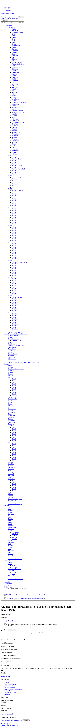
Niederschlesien (12, 347)
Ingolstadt (15, 84)
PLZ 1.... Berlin (16, 177)
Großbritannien (12, 399)
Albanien (11, 365)
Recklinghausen (16, 132)
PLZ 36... (15, 219)
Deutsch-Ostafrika (17, 340)
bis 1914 (14, 537)
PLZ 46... (15, 235)
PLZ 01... (15, 157)
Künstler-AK (12, 527)
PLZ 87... (15, 307)
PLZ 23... (15, 195)
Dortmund (15, 50)
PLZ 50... (15, 244)
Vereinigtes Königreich (15, 499)
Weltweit (7, 560)
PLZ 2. (14, 382)
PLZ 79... (15, 294)
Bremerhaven (16, 45)
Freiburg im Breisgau (18, 64)
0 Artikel (3, 18)
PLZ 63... (15, 265)
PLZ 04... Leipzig (17, 165)
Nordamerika (12, 570)
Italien (10, 404)
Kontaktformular (5, 676)
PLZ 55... (15, 252)
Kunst (10, 524)
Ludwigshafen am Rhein (19, 102)
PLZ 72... (15, 282)
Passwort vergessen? (7, 714)
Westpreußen (12, 359)
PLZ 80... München (17, 297)
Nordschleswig (12, 349)
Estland (10, 374)
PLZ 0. (14, 379)
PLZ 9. (14, 394)
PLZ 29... (15, 205)
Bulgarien (11, 370)
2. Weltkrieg (15, 534)
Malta (9, 414)
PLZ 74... (15, 285)
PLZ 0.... (10, 155)
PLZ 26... (15, 200)
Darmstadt (15, 49)
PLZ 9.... (10, 312)
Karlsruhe (15, 87)
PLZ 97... (15, 325)
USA (13, 574)
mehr (2, 670)
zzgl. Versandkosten (10, 621)
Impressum (7, 694)
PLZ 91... (15, 315)
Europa (6, 364)
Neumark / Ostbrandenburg (16, 345)
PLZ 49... (15, 240)
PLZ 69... (15, 275)
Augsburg (15, 30)
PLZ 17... (15, 184)
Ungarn (10, 495)
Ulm (13, 147)
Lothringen (11, 344)
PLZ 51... (15, 245)
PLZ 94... (15, 320)
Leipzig (14, 97)
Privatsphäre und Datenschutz (13, 689)
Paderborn (15, 127)
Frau (9, 515)
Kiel (13, 90)
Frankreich (11, 377)
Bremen (14, 44)
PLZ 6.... (10, 260)
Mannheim (15, 107)
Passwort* (4, 710)
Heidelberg (15, 79)
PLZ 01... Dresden (17, 159)
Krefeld (14, 95)
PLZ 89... (15, 310)
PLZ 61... (15, 264)
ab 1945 (14, 535)
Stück (6, 630)
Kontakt (6, 682)
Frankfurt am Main (17, 62)
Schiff (10, 547)
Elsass (10, 342)
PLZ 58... (15, 257)
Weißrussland (12, 500)
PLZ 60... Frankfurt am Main (20, 262)
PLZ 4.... (10, 225)
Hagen (14, 70)
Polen (9, 442)
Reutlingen (15, 137)
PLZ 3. (14, 384)
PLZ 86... (15, 305)
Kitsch (10, 522)
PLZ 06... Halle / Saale (18, 169)
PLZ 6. (14, 389)
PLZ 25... (15, 199)
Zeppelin (10, 555)
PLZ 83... (15, 300)
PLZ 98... (15, 327)
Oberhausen (15, 120)
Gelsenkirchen (16, 67)
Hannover (15, 77)
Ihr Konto (7, 9)
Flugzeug (11, 514)
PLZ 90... (15, 314)
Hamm (14, 75)
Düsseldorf (15, 55)
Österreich (11, 425)
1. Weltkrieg (15, 532)
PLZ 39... (15, 224)
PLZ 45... (15, 234)
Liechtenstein (12, 409)
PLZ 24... (15, 197)
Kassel (14, 89)
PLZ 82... (15, 299)
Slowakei (11, 474)
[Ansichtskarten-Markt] (8, 13)
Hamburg (14, 74)
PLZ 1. (14, 380)
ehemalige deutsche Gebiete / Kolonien (15, 334)
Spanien (10, 477)
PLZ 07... (15, 170)
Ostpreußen (11, 350)
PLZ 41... (15, 229)
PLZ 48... (15, 239)
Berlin (13, 34)
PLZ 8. (14, 392)
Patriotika (11, 542)
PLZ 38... (15, 222)
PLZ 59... (15, 259)
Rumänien (11, 464)
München (14, 114)
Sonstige (14, 395)
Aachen (14, 29)
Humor (10, 517)
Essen (13, 60)
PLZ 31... (15, 210)
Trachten (10, 554)
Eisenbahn (11, 510)
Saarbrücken (15, 140)
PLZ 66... (15, 270)
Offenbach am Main (18, 122)
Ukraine (10, 494)
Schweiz (10, 470)
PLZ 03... (15, 162)
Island (10, 402)
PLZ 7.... (10, 277)
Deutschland (8, 25)
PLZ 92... (15, 317)
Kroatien (10, 405)
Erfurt (13, 57)
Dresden (14, 52)
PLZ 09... (15, 174)
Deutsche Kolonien (13, 339)
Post (9, 544)
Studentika (11, 550)
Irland (10, 400)
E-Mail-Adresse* (6, 709)
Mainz (14, 105)
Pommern (11, 352)
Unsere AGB (8, 691)
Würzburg (15, 154)
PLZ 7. (14, 390)
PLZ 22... (15, 194)
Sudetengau (11, 357)
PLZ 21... (15, 192)
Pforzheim (15, 129)
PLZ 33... (15, 214)
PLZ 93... (15, 319)
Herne (13, 82)
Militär (10, 530)
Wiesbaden (15, 149)
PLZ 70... (15, 279)
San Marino (11, 467)
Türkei (10, 492)
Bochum (14, 37)
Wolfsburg (15, 150)
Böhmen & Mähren (14, 335)
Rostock (14, 139)
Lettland (10, 407)
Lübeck (14, 100)
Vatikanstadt (11, 497)
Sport (9, 549)
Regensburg (15, 134)
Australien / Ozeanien (14, 569)
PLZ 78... (15, 292)
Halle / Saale (15, 72)
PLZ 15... (15, 180)
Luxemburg (11, 412)
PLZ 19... (15, 187)
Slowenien (11, 475)
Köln (13, 94)
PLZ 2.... (10, 189)
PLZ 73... (15, 284)
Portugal (10, 462)
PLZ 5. (14, 387)
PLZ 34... (15, 215)
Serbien (10, 472)
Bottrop (14, 40)
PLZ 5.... (10, 242)
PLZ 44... (15, 232)
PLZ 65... (15, 269)
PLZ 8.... (10, 295)
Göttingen (15, 69)
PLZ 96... (15, 324)
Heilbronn (15, 80)
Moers (14, 109)
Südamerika (11, 575)
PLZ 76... (15, 289)
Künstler (10, 525)
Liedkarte (11, 529)
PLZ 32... (15, 212)
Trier (13, 145)
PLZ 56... (15, 254)
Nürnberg (15, 119)
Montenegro (11, 420)
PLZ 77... (15, 290)
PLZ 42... (15, 230)
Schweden (11, 469)
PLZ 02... (15, 160)
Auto (9, 509)
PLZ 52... (15, 247)
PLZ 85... (15, 304)
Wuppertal (15, 152)
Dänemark (11, 372)
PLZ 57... (15, 255)
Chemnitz (15, 47)
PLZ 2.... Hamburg (17, 190)
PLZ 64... (15, 267)
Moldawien (11, 417)
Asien (10, 564)
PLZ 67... (15, 272)
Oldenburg (15, 124)
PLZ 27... (15, 202)
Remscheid (15, 135)
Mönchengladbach (17, 110)
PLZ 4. (14, 385)
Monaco (10, 419)
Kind (9, 520)
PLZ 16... (15, 182)
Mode (10, 540)
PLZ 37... (15, 220)
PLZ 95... (15, 322)
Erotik (10, 512)
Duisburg (14, 54)
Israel (13, 565)
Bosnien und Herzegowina (16, 369)
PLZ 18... (15, 185)
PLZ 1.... (10, 175)
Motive (6, 505)
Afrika (10, 562)
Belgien (10, 367)
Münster (14, 115)
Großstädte (11, 27)
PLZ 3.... (10, 207)
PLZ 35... (15, 217)
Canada (14, 572)
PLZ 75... (15, 287)
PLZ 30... (15, 209)
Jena (13, 85)
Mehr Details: (16, 332)
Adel (9, 507)
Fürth (13, 65)
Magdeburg (15, 104)
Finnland (10, 375)
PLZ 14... (15, 179)
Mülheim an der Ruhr (18, 112)
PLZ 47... (15, 237)
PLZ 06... (15, 167)
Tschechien (11, 479)
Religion (10, 545)
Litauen (10, 410)
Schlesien (11, 355)
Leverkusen (15, 99)
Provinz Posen (12, 354)
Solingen (14, 142)
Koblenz (14, 92)
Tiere (9, 552)
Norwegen (11, 424)
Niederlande (11, 422)
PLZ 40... (15, 227)
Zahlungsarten (8, 686)
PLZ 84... (15, 302)
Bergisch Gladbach (17, 32)
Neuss (13, 117)
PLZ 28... (15, 204)
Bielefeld (14, 35)
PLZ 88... (15, 309)
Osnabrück (15, 125)
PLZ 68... (15, 274)
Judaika (10, 519)
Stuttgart (14, 144)
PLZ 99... (15, 329)
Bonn (13, 39)
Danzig (10, 337)
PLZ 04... (15, 164)
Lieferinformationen (10, 692)
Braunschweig (16, 42)
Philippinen (15, 567)
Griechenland (12, 397)
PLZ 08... (15, 172)
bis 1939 (14, 539)
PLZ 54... (15, 250)
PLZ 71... (15, 280)
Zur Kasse (7, 7)
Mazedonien (11, 415)
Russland (11, 465)
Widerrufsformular (9, 687)
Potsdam (14, 130)
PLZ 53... (15, 249)
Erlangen (14, 59)
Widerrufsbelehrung (10, 684)
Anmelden (7, 10)
